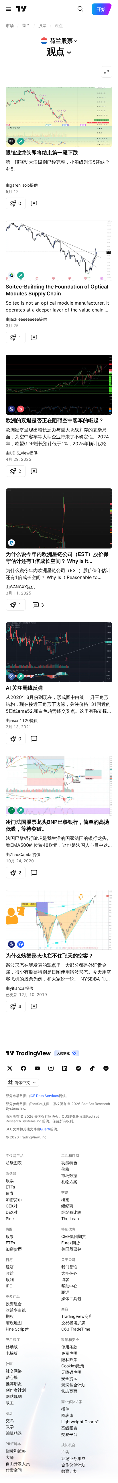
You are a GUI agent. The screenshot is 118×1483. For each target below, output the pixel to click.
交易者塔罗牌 (73, 1322)
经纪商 (67, 1205)
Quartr (45, 1129)
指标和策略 (16, 1450)
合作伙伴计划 (73, 1464)
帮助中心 (69, 1285)
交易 (10, 1420)
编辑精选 (14, 1433)
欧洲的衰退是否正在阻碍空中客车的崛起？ (55, 420)
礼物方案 (69, 1181)
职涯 (65, 1292)
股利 (10, 1279)
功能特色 (69, 1162)
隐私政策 (69, 1359)
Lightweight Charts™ (80, 1421)
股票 (10, 1180)
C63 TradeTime (75, 1329)
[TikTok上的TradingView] (92, 1068)
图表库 (67, 1415)
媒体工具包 (71, 1298)
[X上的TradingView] (10, 1068)
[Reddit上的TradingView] (106, 1068)
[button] (106, 72)
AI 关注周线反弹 (24, 688)
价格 (65, 1169)
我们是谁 (69, 1266)
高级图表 (69, 1427)
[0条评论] (34, 203)
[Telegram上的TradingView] (78, 1068)
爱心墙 (12, 1377)
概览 (65, 1199)
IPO (9, 1285)
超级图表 (14, 1162)
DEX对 (11, 1212)
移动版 (12, 1346)
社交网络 (14, 1371)
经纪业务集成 (73, 1458)
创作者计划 (16, 1390)
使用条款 (69, 1346)
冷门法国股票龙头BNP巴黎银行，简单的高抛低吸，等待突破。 (57, 825)
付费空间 (14, 1469)
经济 (10, 1266)
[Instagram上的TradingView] (51, 1068)
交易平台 (69, 1434)
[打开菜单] (8, 9)
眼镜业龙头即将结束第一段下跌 (42, 153)
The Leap (70, 1218)
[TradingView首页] (21, 9)
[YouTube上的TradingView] (37, 1068)
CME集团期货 (73, 1236)
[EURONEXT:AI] (11, 676)
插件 (65, 1408)
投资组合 (14, 1303)
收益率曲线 (16, 1310)
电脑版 (12, 1353)
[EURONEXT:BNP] (11, 810)
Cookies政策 (72, 1365)
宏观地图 (14, 1322)
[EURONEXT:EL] (11, 141)
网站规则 (14, 1396)
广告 (65, 1452)
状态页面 (69, 1391)
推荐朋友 (14, 1383)
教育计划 (69, 1471)
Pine (10, 1218)
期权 (10, 1316)
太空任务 (69, 1273)
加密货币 (14, 1199)
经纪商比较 (71, 1212)
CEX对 (11, 1205)
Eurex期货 (70, 1242)
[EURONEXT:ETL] (11, 542)
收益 (10, 1273)
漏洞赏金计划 (73, 1384)
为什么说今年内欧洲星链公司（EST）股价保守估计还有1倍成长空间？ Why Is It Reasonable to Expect (57, 558)
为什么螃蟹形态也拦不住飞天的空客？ (49, 956)
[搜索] (80, 9)
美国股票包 (71, 1249)
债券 (10, 1193)
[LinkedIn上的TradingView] (65, 1068)
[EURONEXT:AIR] (11, 409)
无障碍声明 (71, 1372)
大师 (10, 1457)
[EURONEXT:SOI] (11, 275)
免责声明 (69, 1353)
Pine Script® (17, 1329)
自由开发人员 (18, 1463)
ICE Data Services (44, 1096)
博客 (65, 1279)
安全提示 (69, 1378)
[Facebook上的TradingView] (23, 1068)
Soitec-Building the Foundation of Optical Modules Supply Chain (57, 290)
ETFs (10, 1186)
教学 (10, 1426)
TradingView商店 (77, 1316)
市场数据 (69, 1175)
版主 (10, 1402)
